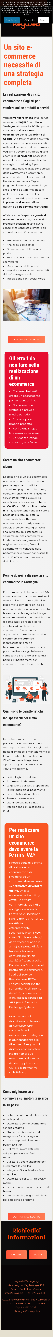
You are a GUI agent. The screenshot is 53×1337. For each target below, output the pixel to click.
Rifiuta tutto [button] (29, 20)
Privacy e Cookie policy (27, 1311)
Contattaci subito (26, 339)
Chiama (16, 1254)
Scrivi (38, 1254)
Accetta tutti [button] (12, 20)
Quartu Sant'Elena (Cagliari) (26, 1289)
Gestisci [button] (43, 20)
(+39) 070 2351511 (35, 1293)
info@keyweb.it (14, 1293)
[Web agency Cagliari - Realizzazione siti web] (26, 24)
